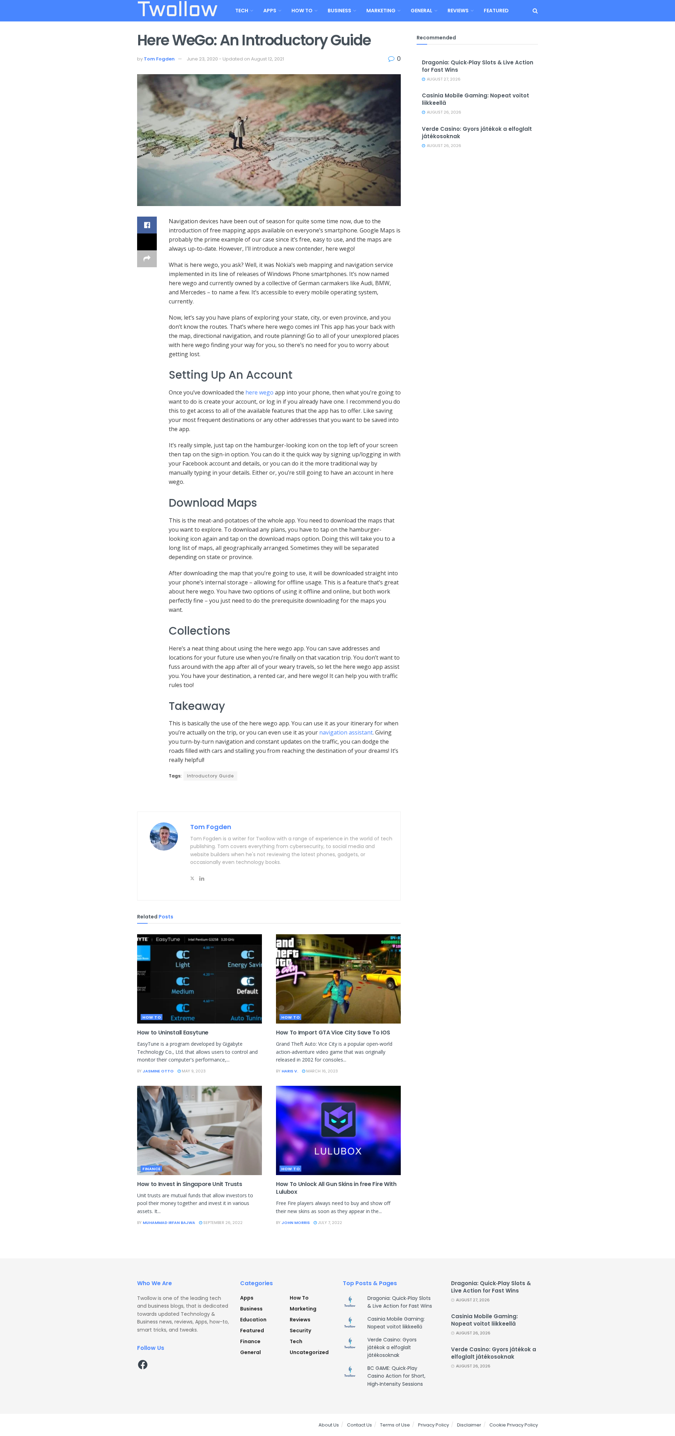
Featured (496, 10)
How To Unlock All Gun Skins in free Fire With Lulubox (336, 1188)
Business (339, 10)
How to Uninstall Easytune (172, 1032)
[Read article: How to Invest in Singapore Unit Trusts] (199, 1130)
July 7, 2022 (329, 1222)
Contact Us (359, 1425)
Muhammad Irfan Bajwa (169, 1222)
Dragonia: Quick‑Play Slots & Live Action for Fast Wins (491, 1287)
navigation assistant (346, 732)
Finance (151, 1169)
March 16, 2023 (321, 1071)
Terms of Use (395, 1425)
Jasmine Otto (158, 1071)
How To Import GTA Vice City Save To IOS (333, 1032)
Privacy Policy (433, 1425)
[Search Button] (535, 10)
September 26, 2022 (222, 1222)
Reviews (458, 10)
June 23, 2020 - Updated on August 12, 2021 (235, 59)
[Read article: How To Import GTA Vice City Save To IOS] (338, 979)
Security (300, 1330)
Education (253, 1319)
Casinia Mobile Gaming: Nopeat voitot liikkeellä (484, 1320)
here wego (259, 392)
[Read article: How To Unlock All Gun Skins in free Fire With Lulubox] (338, 1130)
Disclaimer (469, 1425)
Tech (241, 10)
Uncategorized (309, 1352)
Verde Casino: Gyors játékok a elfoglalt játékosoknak (392, 1347)
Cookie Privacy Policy (513, 1425)
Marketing (381, 10)
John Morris (296, 1222)
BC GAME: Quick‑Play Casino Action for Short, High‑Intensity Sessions (396, 1376)
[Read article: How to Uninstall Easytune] (199, 979)
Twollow (177, 11)
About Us (329, 1425)
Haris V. (290, 1071)
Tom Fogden (159, 59)
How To (302, 10)
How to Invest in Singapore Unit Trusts (189, 1184)
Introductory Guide (210, 776)
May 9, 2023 (193, 1071)
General (421, 10)
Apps (269, 10)
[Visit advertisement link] (269, 797)
